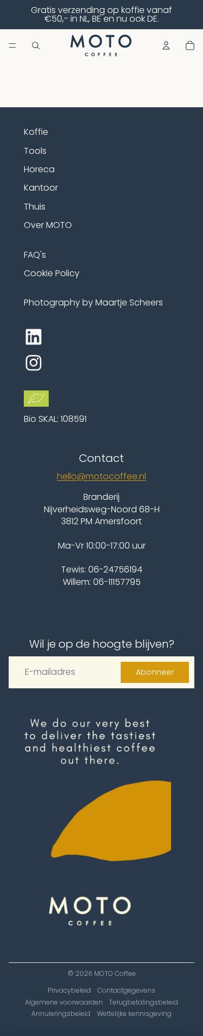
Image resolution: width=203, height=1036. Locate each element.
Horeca (39, 169)
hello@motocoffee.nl (101, 476)
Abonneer (155, 672)
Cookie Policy (52, 273)
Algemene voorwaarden (64, 1002)
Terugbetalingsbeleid (143, 1002)
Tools (35, 151)
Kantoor (41, 187)
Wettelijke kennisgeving (134, 1013)
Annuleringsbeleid (60, 1013)
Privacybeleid (69, 990)
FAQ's (35, 255)
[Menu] (12, 45)
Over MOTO (48, 225)
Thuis (34, 206)
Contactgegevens (126, 990)
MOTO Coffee (115, 973)
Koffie (36, 132)
